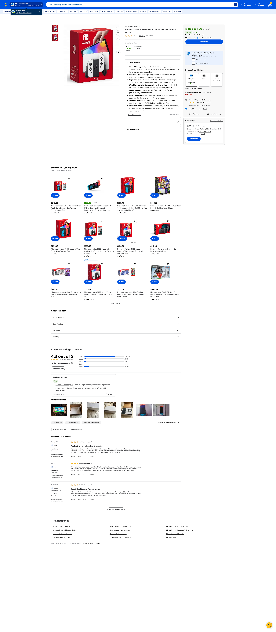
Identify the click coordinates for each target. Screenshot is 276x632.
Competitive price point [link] (64, 385)
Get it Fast (73, 11)
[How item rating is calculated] (72, 363)
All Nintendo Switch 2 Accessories (120, 537)
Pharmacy (83, 11)
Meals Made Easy (131, 11)
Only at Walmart (155, 11)
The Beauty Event (107, 11)
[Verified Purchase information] (91, 442)
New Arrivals (94, 11)
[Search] (235, 4)
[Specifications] (177, 324)
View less (109, 394)
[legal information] (203, 35)
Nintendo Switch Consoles (118, 534)
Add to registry (216, 114)
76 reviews (70, 359)
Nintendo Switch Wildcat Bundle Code (65, 530)
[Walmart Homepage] (5, 4)
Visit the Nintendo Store (132, 26)
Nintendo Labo (171, 537)
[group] (135, 36)
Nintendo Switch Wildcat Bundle (120, 530)
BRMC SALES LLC (205, 132)
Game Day (119, 11)
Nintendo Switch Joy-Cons (61, 537)
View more (114, 303)
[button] (246, 4)
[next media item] (118, 52)
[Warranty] (177, 330)
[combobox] (142, 4)
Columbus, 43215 (196, 88)
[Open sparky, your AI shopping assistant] (269, 625)
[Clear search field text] (230, 4)
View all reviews (58, 368)
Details (205, 109)
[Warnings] (177, 336)
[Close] (40, 12)
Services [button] (22, 11)
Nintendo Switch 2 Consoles (175, 534)
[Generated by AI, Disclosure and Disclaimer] (178, 115)
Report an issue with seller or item (199, 105)
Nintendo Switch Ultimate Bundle (120, 526)
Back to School (50, 11)
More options (207, 92)
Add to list (196, 114)
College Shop (62, 11)
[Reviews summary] (137, 36)
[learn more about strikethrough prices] (209, 29)
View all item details (134, 115)
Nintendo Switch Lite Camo (61, 526)
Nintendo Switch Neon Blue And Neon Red (179, 530)
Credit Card (167, 11)
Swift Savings (206, 100)
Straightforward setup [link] (64, 388)
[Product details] (177, 318)
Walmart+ (177, 11)
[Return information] (210, 38)
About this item (58, 311)
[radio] (128, 48)
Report (92, 456)
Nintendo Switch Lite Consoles (62, 534)
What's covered (197, 55)
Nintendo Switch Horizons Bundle (177, 526)
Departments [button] (8, 11)
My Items (143, 11)
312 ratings (142, 36)
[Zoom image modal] (118, 38)
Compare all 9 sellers (216, 121)
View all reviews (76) (116, 509)
